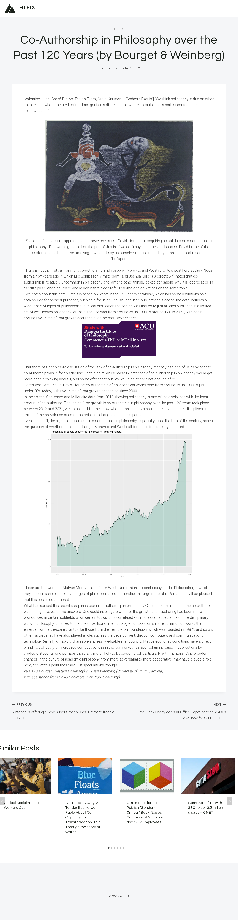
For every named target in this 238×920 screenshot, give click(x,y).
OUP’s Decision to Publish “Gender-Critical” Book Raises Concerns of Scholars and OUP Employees (145, 812)
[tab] (109, 848)
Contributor (107, 68)
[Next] (229, 801)
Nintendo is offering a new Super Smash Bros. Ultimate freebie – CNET (63, 711)
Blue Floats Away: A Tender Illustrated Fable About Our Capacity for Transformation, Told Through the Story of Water (83, 817)
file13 (119, 29)
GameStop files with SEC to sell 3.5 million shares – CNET (205, 807)
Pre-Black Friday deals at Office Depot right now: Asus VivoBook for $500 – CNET (182, 711)
